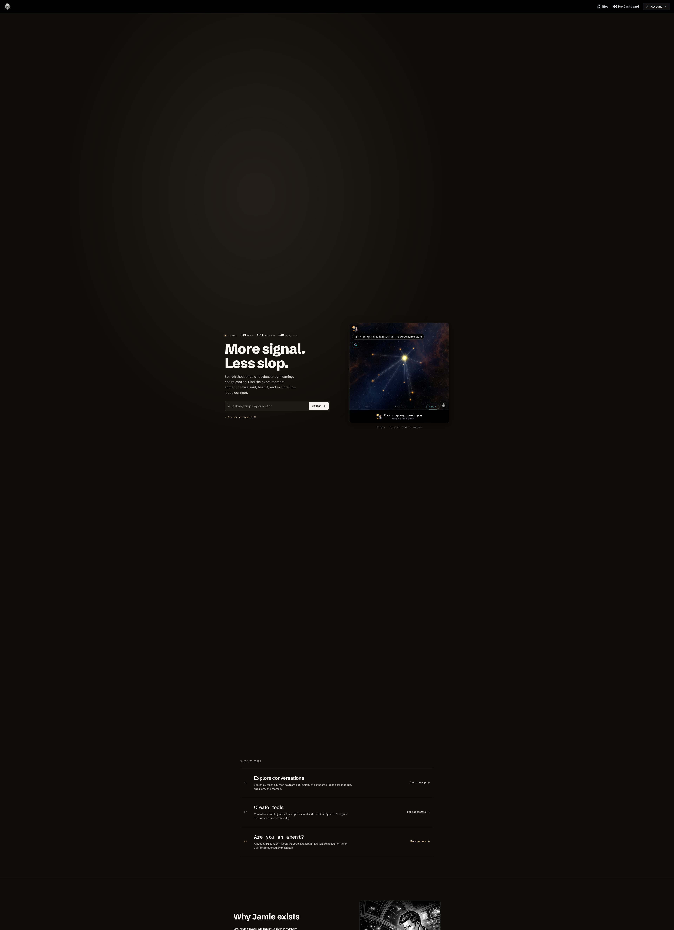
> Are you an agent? (238, 417)
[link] (337, 782)
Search (316, 405)
